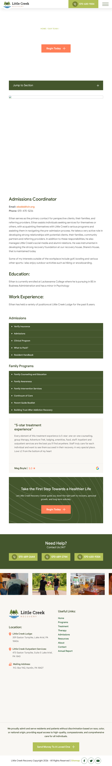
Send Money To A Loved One (53, 746)
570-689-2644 (27, 556)
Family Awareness (23, 381)
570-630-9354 (86, 4)
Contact (62, 647)
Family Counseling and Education (30, 374)
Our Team (53, 29)
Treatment (63, 626)
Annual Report (65, 651)
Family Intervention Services (28, 388)
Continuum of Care (23, 395)
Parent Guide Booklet (24, 403)
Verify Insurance (22, 326)
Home (43, 29)
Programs (63, 622)
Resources (63, 638)
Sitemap (75, 760)
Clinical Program (22, 340)
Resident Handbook (23, 355)
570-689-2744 (59, 556)
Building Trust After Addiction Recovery (33, 410)
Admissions (19, 333)
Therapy (62, 630)
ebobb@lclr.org (26, 206)
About (61, 642)
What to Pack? (21, 348)
